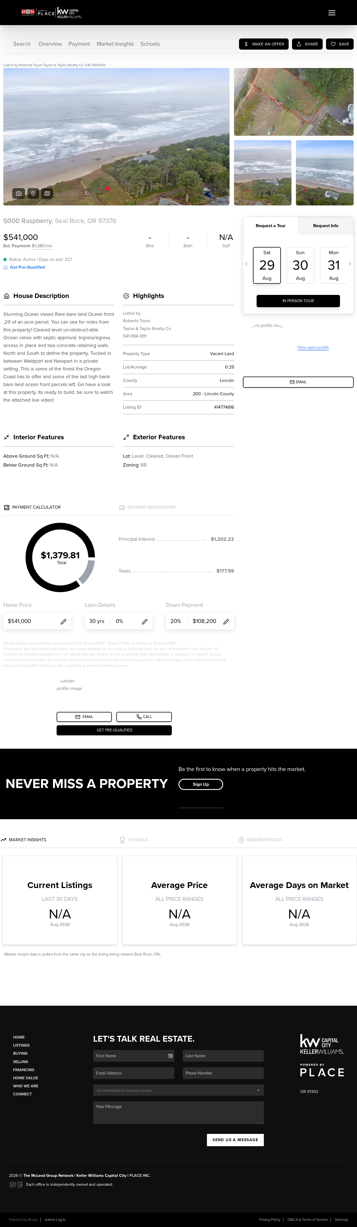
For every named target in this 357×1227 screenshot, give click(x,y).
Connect (22, 1094)
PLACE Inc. (140, 1175)
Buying (20, 1053)
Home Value (25, 1078)
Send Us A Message (235, 1140)
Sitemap (341, 1220)
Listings (21, 1045)
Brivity (33, 1220)
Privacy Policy (269, 1220)
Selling (20, 1061)
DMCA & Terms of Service (308, 1220)
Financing (23, 1070)
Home (19, 1037)
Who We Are (25, 1086)
